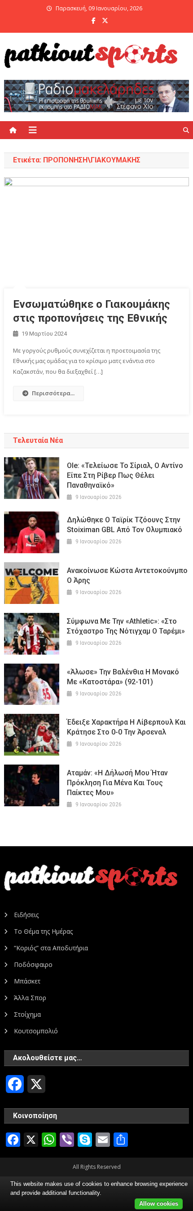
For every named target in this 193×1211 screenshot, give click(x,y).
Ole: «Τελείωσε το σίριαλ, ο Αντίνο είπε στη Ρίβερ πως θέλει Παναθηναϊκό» (125, 475)
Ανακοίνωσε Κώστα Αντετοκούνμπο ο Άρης (127, 575)
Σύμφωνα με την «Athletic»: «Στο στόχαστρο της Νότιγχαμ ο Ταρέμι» (126, 626)
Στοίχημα (27, 1014)
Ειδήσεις (26, 914)
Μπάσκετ (27, 981)
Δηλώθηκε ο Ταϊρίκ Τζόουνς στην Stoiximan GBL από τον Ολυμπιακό (124, 525)
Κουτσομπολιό (36, 1031)
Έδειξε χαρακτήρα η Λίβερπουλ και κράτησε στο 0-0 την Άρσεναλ (126, 727)
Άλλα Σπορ (30, 997)
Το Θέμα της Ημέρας (43, 931)
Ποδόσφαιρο (33, 964)
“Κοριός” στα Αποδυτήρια (51, 948)
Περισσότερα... (53, 393)
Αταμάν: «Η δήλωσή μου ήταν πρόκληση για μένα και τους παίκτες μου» (117, 783)
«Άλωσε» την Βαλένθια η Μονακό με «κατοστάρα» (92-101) (123, 677)
